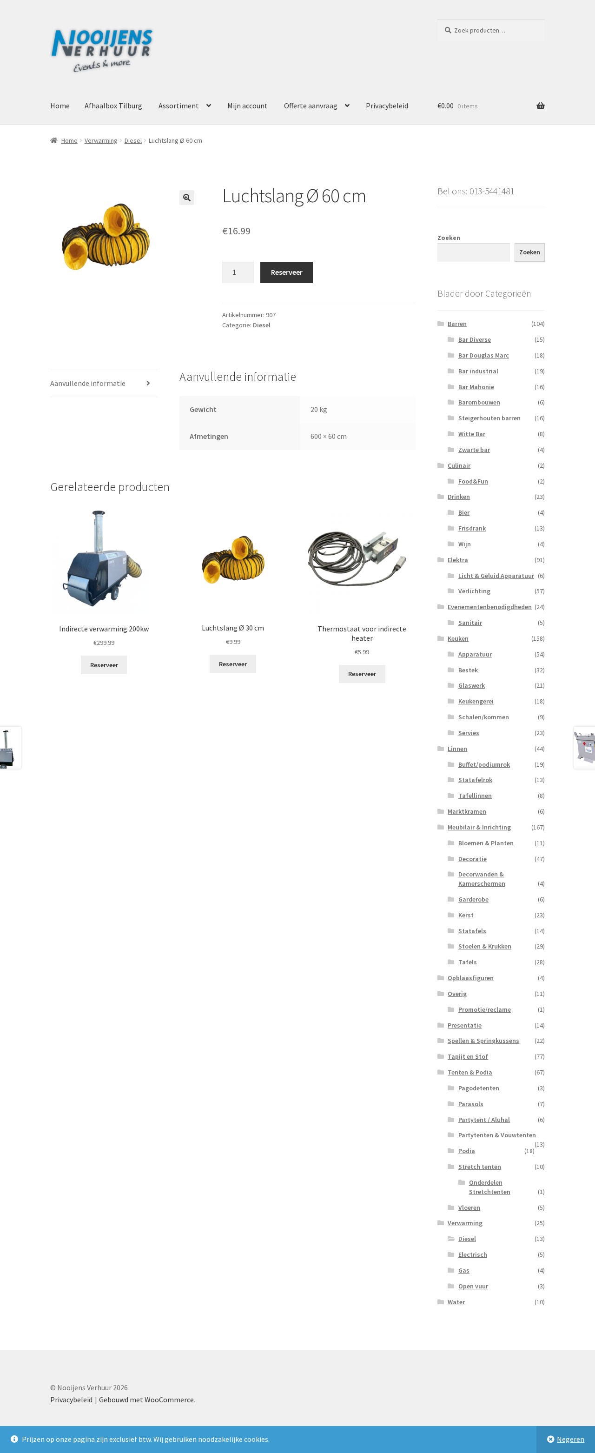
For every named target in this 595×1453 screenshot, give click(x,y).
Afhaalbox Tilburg (113, 105)
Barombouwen (479, 402)
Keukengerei (476, 701)
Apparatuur (475, 654)
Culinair (459, 465)
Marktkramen (467, 811)
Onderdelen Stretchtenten (489, 1187)
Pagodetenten (478, 1088)
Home (60, 105)
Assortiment (179, 105)
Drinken (459, 496)
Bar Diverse (474, 339)
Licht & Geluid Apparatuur (496, 575)
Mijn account (247, 105)
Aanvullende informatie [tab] (88, 383)
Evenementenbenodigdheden (490, 607)
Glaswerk (471, 685)
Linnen (457, 748)
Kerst (466, 915)
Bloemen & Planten (486, 843)
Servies (468, 733)
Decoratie (472, 859)
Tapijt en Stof (468, 1056)
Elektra (458, 560)
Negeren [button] (570, 1439)
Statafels (472, 931)
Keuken (458, 638)
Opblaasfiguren (471, 978)
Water (456, 1302)
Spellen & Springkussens (483, 1040)
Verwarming (101, 140)
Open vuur (473, 1286)
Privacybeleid (387, 105)
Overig (457, 993)
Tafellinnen (475, 795)
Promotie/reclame (484, 1009)
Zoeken (448, 237)
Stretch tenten (479, 1166)
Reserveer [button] (104, 665)
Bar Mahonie (476, 387)
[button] (186, 197)
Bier (463, 512)
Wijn (464, 544)
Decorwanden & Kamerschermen (481, 879)
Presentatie (465, 1025)
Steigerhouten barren (489, 418)
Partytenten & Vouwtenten (497, 1135)
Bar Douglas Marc (483, 355)
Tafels (467, 962)
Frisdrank (472, 528)
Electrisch (472, 1254)
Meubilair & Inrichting (479, 827)
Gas (463, 1270)
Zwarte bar (474, 449)
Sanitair (470, 622)
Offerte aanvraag (310, 105)
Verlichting (474, 591)
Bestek (468, 670)
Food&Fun (473, 481)
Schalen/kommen (483, 717)
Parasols (470, 1104)
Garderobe (473, 899)
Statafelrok (475, 780)
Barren (457, 323)
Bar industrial (478, 371)
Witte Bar (471, 434)
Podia (466, 1151)
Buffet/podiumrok (484, 764)
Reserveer (287, 272)
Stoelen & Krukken (484, 946)
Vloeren (469, 1207)
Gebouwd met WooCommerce (146, 1399)
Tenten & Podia (470, 1072)
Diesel (133, 140)
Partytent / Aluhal (484, 1119)
